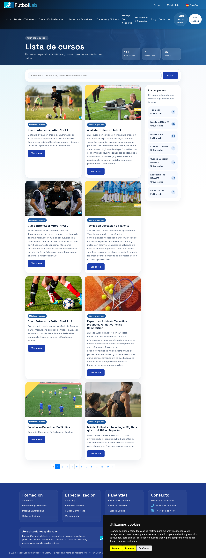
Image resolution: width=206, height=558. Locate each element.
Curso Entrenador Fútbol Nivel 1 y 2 (50, 321)
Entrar (157, 5)
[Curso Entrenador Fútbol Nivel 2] (53, 198)
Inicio (8, 19)
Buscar (170, 75)
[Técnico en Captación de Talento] (113, 198)
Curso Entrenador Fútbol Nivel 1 (48, 130)
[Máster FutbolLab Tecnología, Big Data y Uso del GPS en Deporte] (113, 399)
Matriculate (173, 5)
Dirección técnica (74, 505)
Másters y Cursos (24, 19)
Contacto (164, 19)
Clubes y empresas (75, 510)
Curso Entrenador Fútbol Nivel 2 (48, 225)
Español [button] (194, 5)
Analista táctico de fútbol (104, 130)
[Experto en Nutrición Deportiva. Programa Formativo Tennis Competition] (113, 293)
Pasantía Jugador (117, 505)
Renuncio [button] (129, 548)
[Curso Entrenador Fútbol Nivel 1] (53, 102)
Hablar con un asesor (180, 19)
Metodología (72, 515)
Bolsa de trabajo (31, 515)
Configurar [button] (144, 548)
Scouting (70, 500)
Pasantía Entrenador (119, 500)
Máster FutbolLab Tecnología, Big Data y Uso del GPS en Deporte (112, 428)
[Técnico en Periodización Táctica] (53, 399)
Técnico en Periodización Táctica (49, 427)
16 (102, 466)
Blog (153, 19)
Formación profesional (34, 505)
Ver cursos (195, 19)
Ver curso (36, 153)
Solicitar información (162, 500)
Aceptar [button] (116, 548)
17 (108, 466)
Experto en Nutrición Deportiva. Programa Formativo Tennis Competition (107, 325)
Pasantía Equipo (116, 510)
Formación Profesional (51, 19)
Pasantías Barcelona (80, 19)
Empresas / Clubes (107, 19)
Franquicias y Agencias (141, 19)
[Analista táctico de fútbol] (113, 102)
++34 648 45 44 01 (166, 505)
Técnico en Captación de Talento (108, 225)
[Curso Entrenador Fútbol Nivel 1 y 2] (53, 293)
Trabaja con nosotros (127, 19)
